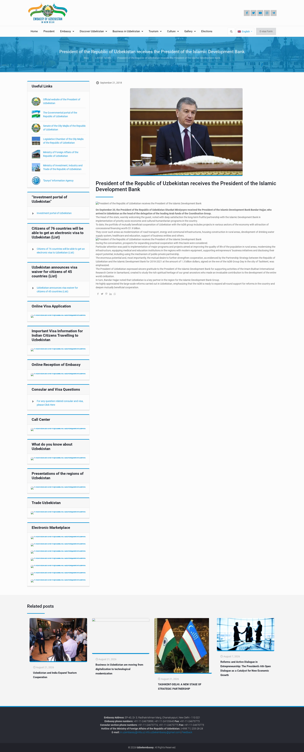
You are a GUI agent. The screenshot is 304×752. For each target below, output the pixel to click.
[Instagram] (267, 13)
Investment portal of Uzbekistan (54, 213)
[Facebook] (246, 13)
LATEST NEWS (103, 57)
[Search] (231, 31)
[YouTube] (260, 13)
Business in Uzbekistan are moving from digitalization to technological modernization (119, 669)
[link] (58, 316)
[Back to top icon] (289, 746)
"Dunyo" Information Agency (58, 180)
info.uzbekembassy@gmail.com (162, 732)
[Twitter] (253, 13)
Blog (86, 57)
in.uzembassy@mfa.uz (132, 732)
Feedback (187, 732)
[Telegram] (273, 13)
